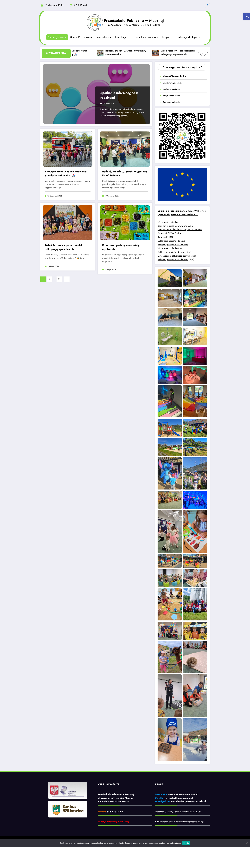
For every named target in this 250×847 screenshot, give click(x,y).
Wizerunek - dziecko (168, 222)
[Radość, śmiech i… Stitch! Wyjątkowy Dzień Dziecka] (125, 148)
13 (59, 279)
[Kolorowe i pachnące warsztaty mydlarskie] (125, 222)
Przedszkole (102, 37)
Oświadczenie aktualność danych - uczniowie (180, 229)
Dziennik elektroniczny (145, 37)
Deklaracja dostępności (188, 37)
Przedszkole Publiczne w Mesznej (134, 20)
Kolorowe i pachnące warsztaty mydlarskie (120, 247)
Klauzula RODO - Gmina (169, 233)
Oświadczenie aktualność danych (174, 255)
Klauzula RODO (165, 237)
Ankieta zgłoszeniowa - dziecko (173, 244)
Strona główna (56, 37)
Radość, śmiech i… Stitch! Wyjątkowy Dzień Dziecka (102, 52)
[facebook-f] (207, 5)
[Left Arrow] (200, 54)
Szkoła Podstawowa (81, 37)
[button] (246, 16)
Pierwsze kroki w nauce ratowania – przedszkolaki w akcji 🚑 (67, 173)
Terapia (166, 37)
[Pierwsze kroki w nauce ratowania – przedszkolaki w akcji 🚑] (67, 148)
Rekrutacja (121, 37)
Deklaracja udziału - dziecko (171, 241)
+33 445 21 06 (115, 811)
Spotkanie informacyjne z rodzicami (119, 95)
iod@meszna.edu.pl (191, 811)
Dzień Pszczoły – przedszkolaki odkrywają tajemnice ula (154, 52)
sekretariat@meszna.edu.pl (183, 794)
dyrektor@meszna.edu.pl (179, 798)
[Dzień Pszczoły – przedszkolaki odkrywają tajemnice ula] (67, 222)
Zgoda (186, 843)
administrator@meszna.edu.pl (190, 821)
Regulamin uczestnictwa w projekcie (175, 226)
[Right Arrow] (206, 54)
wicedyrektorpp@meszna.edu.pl (188, 801)
